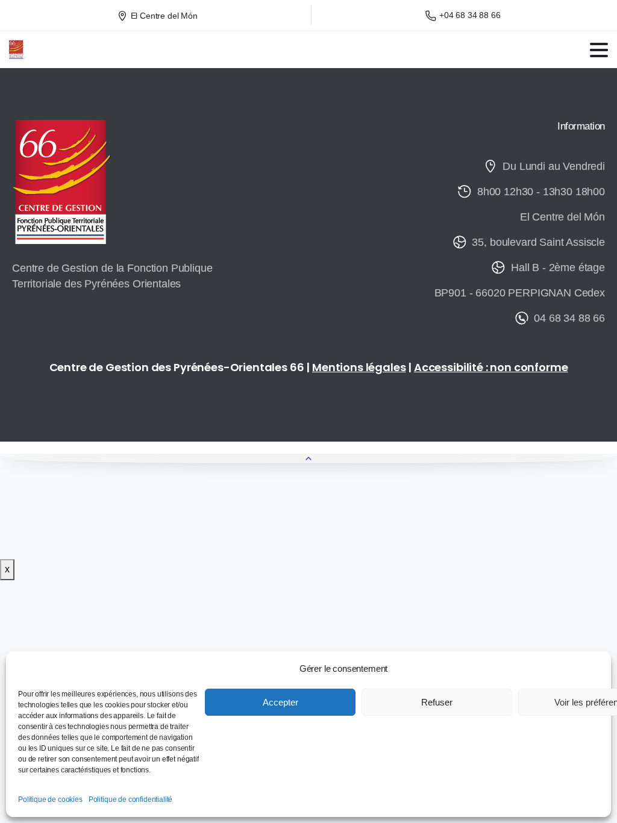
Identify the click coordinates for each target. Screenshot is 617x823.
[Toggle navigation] (599, 50)
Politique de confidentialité (131, 799)
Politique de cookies (50, 799)
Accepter (280, 702)
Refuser (437, 702)
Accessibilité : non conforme (491, 367)
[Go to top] (308, 458)
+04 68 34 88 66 (470, 15)
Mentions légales (359, 367)
